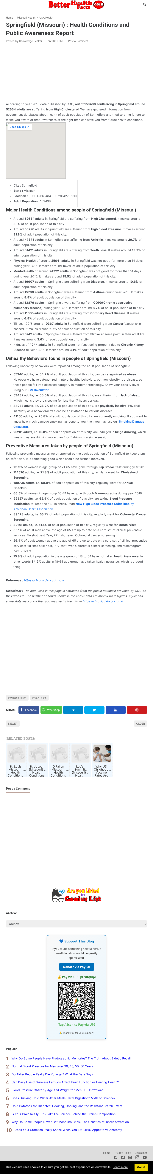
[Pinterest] (137, 710)
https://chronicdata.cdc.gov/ (44, 580)
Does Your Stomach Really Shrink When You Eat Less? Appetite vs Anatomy (68, 1130)
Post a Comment (78, 41)
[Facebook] (115, 1158)
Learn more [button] (120, 1167)
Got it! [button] (141, 1167)
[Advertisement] (76, 73)
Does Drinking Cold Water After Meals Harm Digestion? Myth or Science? (63, 1098)
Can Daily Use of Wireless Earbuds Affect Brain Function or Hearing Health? (65, 1082)
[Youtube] (144, 1158)
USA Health (40, 697)
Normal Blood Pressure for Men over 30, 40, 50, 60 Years (52, 1066)
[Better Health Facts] (76, 4)
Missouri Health (18, 697)
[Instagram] (137, 1158)
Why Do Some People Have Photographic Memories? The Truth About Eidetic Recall (71, 1058)
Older (140, 723)
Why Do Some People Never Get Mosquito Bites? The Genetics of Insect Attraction (70, 1122)
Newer (12, 723)
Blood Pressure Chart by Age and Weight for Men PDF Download (58, 1090)
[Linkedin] (116, 710)
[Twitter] (94, 710)
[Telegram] (73, 710)
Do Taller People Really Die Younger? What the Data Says (52, 1074)
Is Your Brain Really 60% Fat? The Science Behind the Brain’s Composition (63, 1114)
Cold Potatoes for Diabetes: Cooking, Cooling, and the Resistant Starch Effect (67, 1106)
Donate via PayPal (76, 967)
